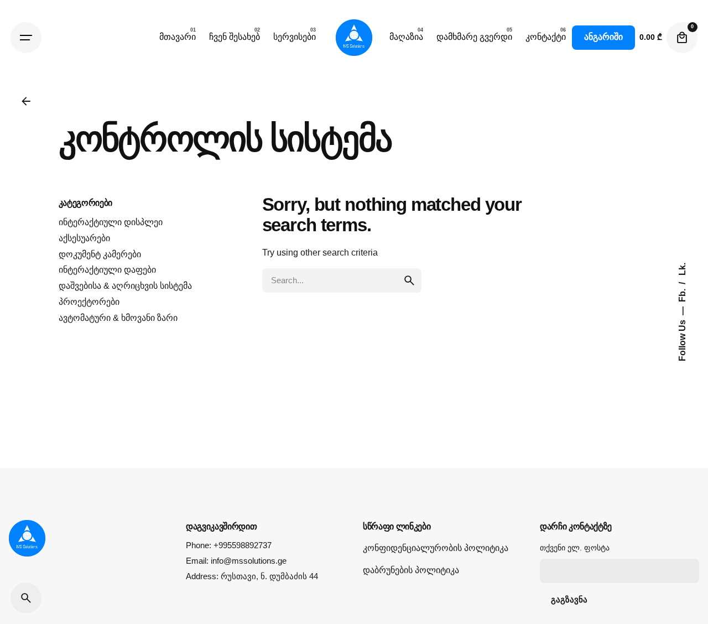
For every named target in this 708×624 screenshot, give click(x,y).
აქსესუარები (84, 238)
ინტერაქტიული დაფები (107, 269)
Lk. (681, 269)
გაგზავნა (569, 599)
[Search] (26, 598)
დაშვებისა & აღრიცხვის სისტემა (125, 285)
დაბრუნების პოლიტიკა (411, 570)
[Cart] (682, 37)
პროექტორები (89, 301)
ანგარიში (603, 36)
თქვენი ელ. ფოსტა (575, 547)
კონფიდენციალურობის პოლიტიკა (435, 548)
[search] (409, 280)
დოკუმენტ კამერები (100, 254)
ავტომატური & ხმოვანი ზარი (118, 318)
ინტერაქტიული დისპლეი (111, 222)
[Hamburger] (26, 37)
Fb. (681, 294)
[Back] (26, 101)
